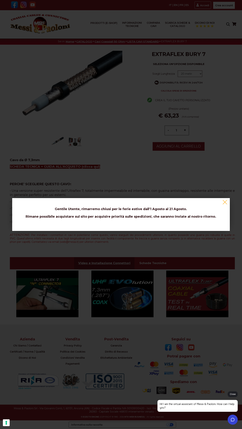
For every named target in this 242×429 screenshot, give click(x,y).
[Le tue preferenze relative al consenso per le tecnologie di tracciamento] (6, 422)
